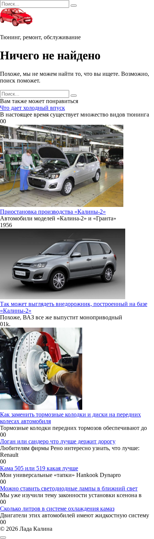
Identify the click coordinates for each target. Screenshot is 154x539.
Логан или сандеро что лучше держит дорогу (58, 441)
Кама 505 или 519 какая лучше (39, 468)
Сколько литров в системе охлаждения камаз (57, 508)
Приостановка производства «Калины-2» (53, 211)
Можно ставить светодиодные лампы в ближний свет (69, 488)
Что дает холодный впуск (32, 108)
